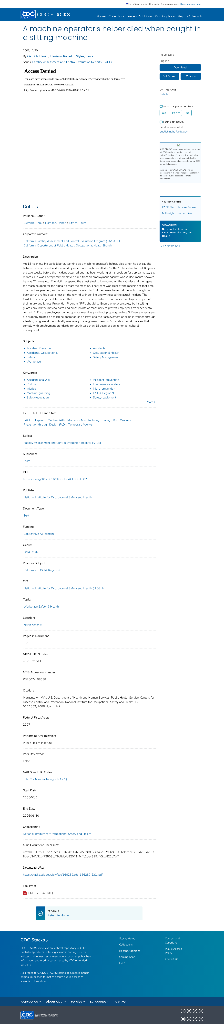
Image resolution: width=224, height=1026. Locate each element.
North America (33, 625)
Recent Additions (140, 16)
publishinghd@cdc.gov (174, 131)
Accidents (99, 348)
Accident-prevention (106, 380)
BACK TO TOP (171, 246)
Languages (98, 1001)
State (27, 461)
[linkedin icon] (201, 1011)
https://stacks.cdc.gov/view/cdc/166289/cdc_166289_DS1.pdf (63, 875)
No (187, 113)
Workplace (34, 362)
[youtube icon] (183, 1019)
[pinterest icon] (189, 1019)
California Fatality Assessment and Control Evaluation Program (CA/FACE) (72, 241)
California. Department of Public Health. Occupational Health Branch (68, 245)
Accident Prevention (39, 348)
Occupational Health (106, 353)
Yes (164, 113)
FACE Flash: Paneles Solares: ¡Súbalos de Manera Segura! (180, 207)
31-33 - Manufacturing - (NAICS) (45, 779)
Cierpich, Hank (36, 56)
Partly (176, 113)
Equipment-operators (106, 384)
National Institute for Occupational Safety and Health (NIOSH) (64, 588)
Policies (76, 1001)
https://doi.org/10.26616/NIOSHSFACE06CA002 (55, 479)
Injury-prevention (104, 389)
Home (101, 16)
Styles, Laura (84, 56)
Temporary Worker (80, 425)
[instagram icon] (195, 1011)
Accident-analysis (38, 380)
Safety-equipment (104, 397)
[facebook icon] (183, 1011)
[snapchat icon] (195, 1019)
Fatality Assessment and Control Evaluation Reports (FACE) (72, 62)
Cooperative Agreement (39, 534)
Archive (120, 1001)
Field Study (31, 552)
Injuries (31, 389)
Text (26, 516)
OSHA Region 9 (103, 393)
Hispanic (39, 420)
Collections (117, 16)
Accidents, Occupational (42, 353)
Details (164, 94)
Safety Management (106, 357)
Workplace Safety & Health (41, 607)
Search (197, 16)
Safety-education (38, 397)
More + (151, 402)
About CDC (54, 1001)
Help (181, 16)
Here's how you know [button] (190, 4)
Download (180, 67)
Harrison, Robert (61, 56)
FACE (27, 420)
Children (32, 384)
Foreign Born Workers (116, 420)
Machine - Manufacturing (83, 420)
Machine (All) (56, 420)
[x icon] (189, 1011)
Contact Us (171, 959)
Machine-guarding (38, 393)
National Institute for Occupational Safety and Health (58, 497)
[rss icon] (201, 1019)
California (30, 570)
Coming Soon (165, 16)
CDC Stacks (32, 940)
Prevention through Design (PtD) (45, 425)
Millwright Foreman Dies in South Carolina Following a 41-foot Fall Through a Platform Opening (180, 213)
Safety (31, 357)
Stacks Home (127, 938)
